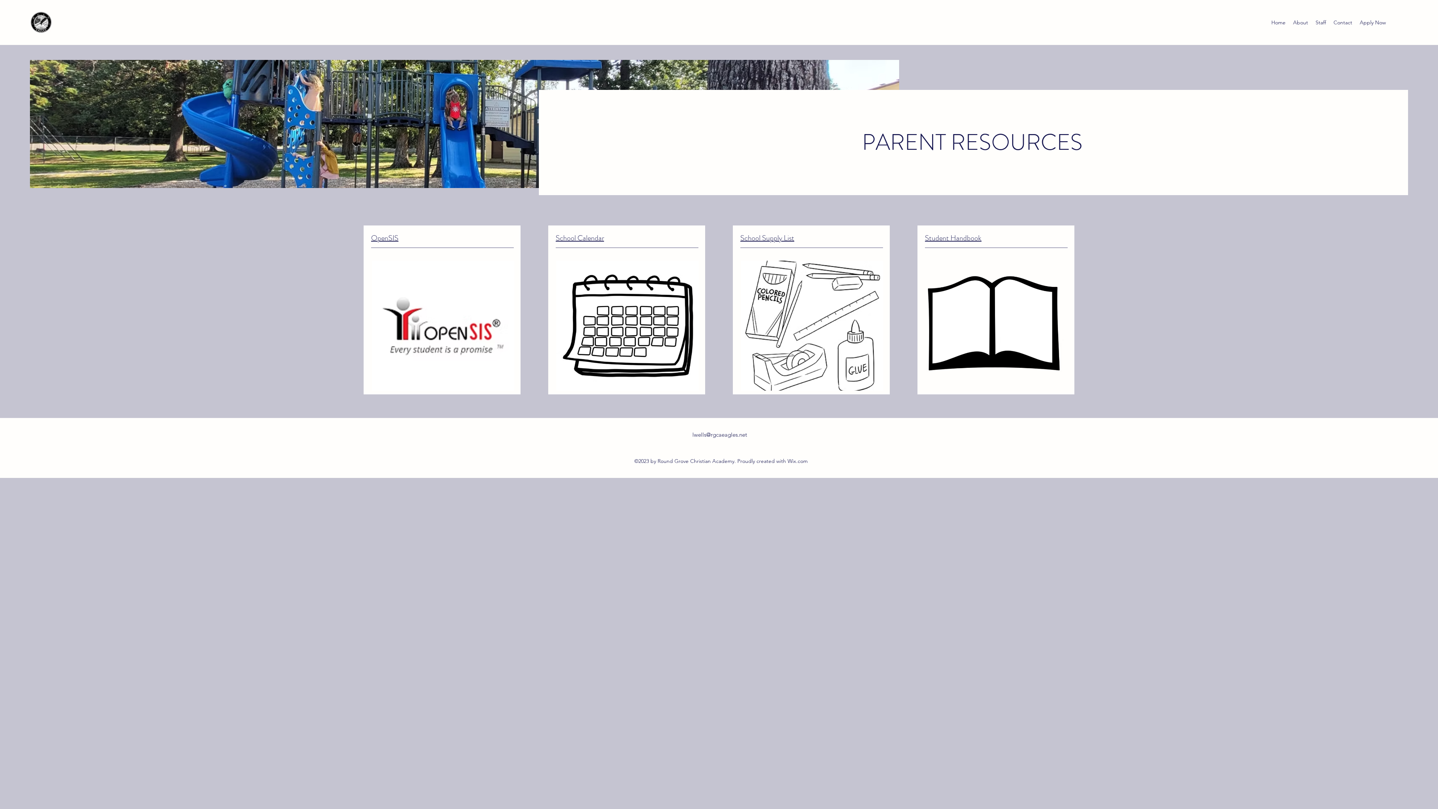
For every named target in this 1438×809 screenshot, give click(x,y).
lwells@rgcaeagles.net (719, 434)
